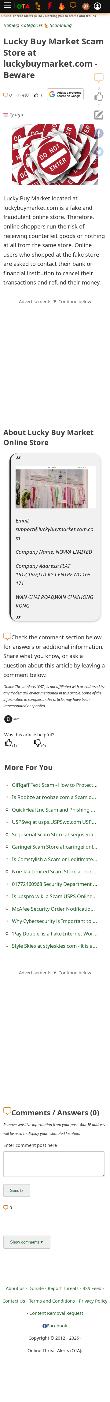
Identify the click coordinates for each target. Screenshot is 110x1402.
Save (16, 718)
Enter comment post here (30, 1145)
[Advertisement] (55, 360)
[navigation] (99, 97)
